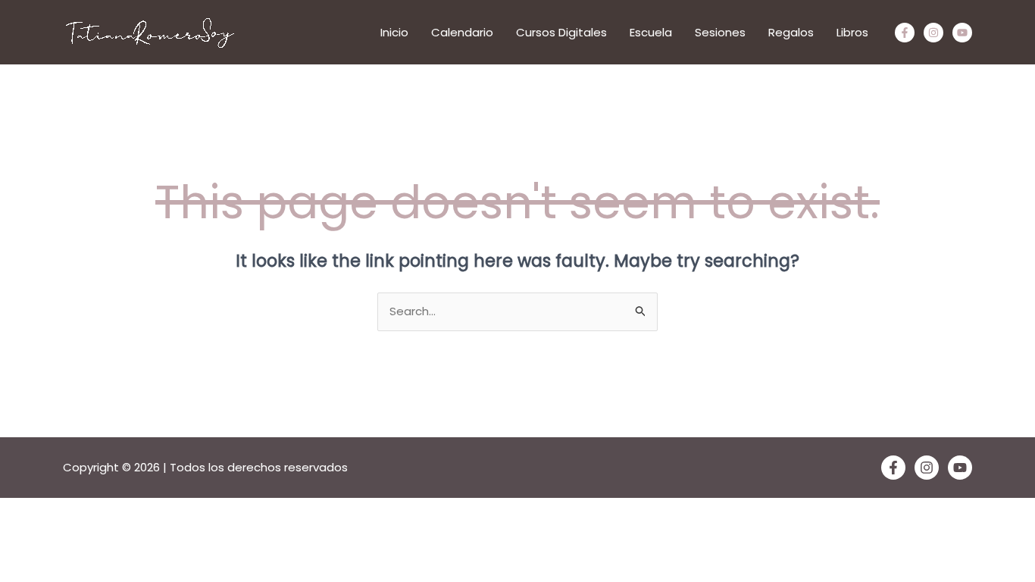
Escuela (651, 32)
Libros (852, 32)
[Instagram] (933, 32)
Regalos (791, 32)
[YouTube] (960, 467)
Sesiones (720, 32)
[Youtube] (962, 32)
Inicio (394, 32)
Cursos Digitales (561, 32)
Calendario (462, 32)
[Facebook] (905, 32)
